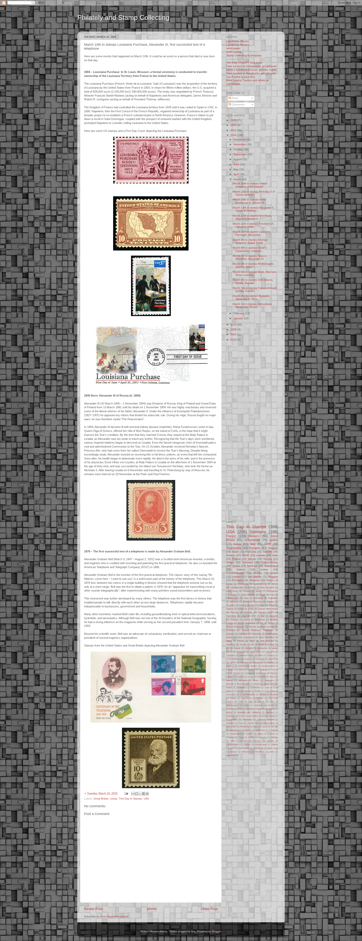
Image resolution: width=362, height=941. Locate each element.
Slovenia (254, 580)
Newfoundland (268, 666)
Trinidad (230, 737)
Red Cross (231, 726)
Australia (252, 565)
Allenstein (242, 680)
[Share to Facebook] (144, 794)
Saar (246, 598)
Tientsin (271, 734)
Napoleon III (231, 716)
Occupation (231, 719)
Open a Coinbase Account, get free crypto (251, 69)
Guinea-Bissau (269, 562)
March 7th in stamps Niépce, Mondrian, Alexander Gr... (250, 257)
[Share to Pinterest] (147, 794)
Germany (257, 531)
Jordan (261, 702)
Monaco (254, 536)
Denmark (247, 562)
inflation (274, 744)
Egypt (262, 594)
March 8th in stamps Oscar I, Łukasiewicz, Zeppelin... (250, 249)
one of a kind (243, 748)
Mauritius (261, 709)
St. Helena (273, 730)
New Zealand (267, 587)
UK (252, 644)
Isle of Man (273, 659)
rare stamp (258, 748)
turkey (264, 569)
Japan (258, 591)
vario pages (233, 48)
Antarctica (269, 680)
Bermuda (241, 652)
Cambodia (241, 687)
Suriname (258, 598)
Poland (236, 558)
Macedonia (258, 662)
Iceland (236, 576)
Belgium (273, 548)
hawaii (237, 648)
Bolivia (257, 684)
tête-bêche (260, 752)
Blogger (216, 931)
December (240, 139)
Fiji (261, 623)
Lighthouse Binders (237, 44)
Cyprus (270, 601)
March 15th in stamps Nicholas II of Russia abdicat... (254, 193)
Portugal (237, 580)
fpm (193, 931)
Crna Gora (270, 691)
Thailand (230, 644)
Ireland (241, 569)
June (236, 164)
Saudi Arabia (235, 730)
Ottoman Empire (266, 719)
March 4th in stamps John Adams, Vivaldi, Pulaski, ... (253, 281)
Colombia (230, 655)
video (271, 752)
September (240, 154)
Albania (270, 580)
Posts (234, 98)
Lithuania (244, 662)
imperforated (261, 744)
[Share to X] (140, 794)
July (272, 702)
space (275, 648)
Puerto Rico (253, 723)
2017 (233, 334)
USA (146, 798)
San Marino (255, 576)
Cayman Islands (243, 691)
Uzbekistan (261, 673)
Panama (251, 669)
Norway (267, 558)
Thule (260, 734)
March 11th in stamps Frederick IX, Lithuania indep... (253, 225)
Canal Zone (255, 652)
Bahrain (229, 684)
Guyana (248, 659)
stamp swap (272, 748)
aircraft (270, 741)
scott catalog (233, 51)
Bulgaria (273, 576)
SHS (253, 616)
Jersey (274, 584)
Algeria (229, 680)
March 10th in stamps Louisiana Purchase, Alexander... (252, 233)
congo (250, 677)
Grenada (256, 633)
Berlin (245, 555)
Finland (247, 591)
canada (260, 555)
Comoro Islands (246, 655)
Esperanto (246, 698)
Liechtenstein (237, 587)
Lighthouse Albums (237, 41)
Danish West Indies (268, 609)
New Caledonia (245, 637)
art (227, 648)
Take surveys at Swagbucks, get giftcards (251, 73)
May (236, 169)
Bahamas (260, 619)
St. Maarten (235, 673)
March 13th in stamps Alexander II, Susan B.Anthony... (253, 209)
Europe (260, 698)
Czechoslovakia (235, 573)
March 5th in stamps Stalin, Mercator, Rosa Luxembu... (255, 273)
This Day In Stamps (130, 798)
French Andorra (233, 659)
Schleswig (260, 730)
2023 (233, 120)
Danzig (234, 612)
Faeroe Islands (246, 605)
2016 (233, 339)
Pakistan (230, 723)
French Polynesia (235, 627)
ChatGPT (270, 652)
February (239, 313)
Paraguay (262, 669)
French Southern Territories (257, 630)
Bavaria (234, 601)
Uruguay (262, 737)
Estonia (248, 612)
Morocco (270, 712)
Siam (252, 641)
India (275, 555)
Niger (229, 641)
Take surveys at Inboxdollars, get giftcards (251, 66)
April (236, 174)
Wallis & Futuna (266, 644)
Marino (249, 709)
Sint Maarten (267, 641)
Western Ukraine (252, 741)
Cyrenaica (231, 694)
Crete (257, 691)
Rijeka (255, 726)
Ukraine (257, 573)
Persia (240, 641)
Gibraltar (243, 633)
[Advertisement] (149, 29)
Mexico (252, 587)
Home (152, 909)
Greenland (242, 584)
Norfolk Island (268, 716)
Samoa (230, 609)
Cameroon (255, 687)
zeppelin (273, 616)
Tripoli (241, 737)
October (238, 149)
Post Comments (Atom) (114, 916)
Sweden (267, 551)
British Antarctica (246, 623)
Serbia (236, 565)
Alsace (256, 680)
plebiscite (262, 648)
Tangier (249, 734)
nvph (231, 748)
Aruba (247, 619)
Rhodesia (244, 726)
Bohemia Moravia (252, 601)
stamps (233, 752)
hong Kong (232, 591)
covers (247, 744)
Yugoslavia (233, 548)
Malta (240, 709)
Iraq (250, 702)
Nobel (271, 605)
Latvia (245, 705)
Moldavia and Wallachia (249, 712)
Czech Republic (247, 694)
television (246, 752)
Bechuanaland (243, 684)
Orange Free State (234, 669)
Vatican (252, 558)
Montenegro (232, 598)
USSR (251, 737)
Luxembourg (259, 584)
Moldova (230, 666)
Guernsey (231, 616)
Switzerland (271, 565)
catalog (240, 677)
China (229, 584)
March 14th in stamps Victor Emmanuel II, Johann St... (249, 201)
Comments (238, 104)
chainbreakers (232, 744)
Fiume (271, 623)
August (237, 159)
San (276, 726)
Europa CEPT (266, 612)
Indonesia (259, 659)
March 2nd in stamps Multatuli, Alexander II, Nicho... (251, 297)
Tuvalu (243, 644)
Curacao (271, 655)
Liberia (233, 662)
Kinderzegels (232, 705)
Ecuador (230, 605)
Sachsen (266, 726)
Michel (229, 712)
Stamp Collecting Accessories (243, 55)
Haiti (241, 702)
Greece (230, 555)
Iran (272, 594)
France (231, 536)
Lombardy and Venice (263, 705)
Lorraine (230, 709)
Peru (241, 723)
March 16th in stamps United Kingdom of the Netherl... (250, 185)
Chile (251, 609)
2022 (233, 125)
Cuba (260, 655)
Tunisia (248, 673)
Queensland (269, 723)
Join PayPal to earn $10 (240, 77)
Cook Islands (248, 594)
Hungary (255, 548)
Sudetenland (235, 734)
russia (113, 798)
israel (241, 609)
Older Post (209, 909)
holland (249, 648)
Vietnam (274, 737)
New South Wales (249, 716)
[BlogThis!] (136, 794)
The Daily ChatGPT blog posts (244, 62)
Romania (250, 551)
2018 (233, 329)
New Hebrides (266, 637)
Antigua (234, 619)
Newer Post (93, 909)
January (238, 318)
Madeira (271, 662)
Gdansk (230, 633)
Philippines (272, 591)
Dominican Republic (269, 694)
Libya (244, 616)
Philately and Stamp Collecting (123, 17)
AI (231, 652)
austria (273, 540)
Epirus (233, 698)
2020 (233, 135)
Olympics (247, 719)
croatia (230, 562)
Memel (272, 709)
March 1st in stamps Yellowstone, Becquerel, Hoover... (252, 306)
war (263, 616)
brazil (233, 594)
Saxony (248, 730)
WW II (234, 741)
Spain (235, 551)
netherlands (252, 540)
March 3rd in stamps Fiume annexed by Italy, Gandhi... (255, 289)
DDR (267, 544)
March (237, 179)
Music (261, 605)
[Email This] (133, 794)
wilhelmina (230, 755)
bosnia (274, 573)
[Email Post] (126, 793)
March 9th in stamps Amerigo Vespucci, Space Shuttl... (250, 241)
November (240, 144)
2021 (233, 130)
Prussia (274, 669)
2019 (233, 324)
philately (261, 677)
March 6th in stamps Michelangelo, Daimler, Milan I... (253, 265)
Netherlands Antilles (248, 666)
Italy (253, 544)
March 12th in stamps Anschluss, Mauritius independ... (252, 217)
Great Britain (101, 798)
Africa (272, 677)
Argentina (273, 598)
